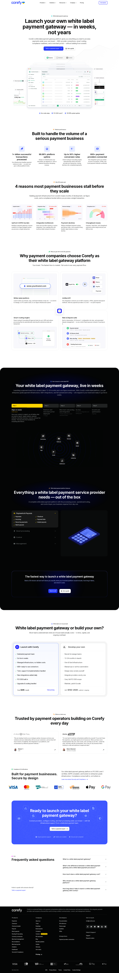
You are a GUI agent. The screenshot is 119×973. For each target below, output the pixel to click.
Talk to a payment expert (19, 890)
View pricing (50, 690)
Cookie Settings (76, 970)
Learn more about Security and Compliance (73, 779)
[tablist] (59, 58)
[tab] (49, 57)
